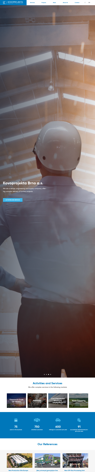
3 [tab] (48, 374)
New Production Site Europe (18, 470)
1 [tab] (44, 374)
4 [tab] (50, 374)
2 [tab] (46, 374)
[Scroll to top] (92, 469)
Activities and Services (13, 200)
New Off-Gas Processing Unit (74, 470)
